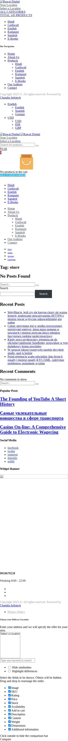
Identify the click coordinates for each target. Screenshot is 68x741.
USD (11, 117)
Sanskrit (12, 35)
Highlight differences (24, 671)
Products (13, 60)
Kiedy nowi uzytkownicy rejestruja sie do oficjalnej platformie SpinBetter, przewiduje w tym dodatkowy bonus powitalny (38, 343)
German (20, 114)
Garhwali (13, 25)
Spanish (20, 110)
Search (4, 288)
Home (11, 53)
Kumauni (13, 31)
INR (17, 124)
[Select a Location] (10, 634)
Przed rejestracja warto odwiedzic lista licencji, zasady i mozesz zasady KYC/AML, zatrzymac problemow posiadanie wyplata (36, 360)
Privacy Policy (16, 611)
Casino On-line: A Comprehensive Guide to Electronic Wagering (33, 429)
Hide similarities (21, 667)
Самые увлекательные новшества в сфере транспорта (31, 415)
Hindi (11, 21)
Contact (12, 87)
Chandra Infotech (10, 97)
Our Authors (15, 84)
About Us (13, 57)
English (12, 28)
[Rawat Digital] (10, 1)
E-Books (13, 38)
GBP (18, 127)
